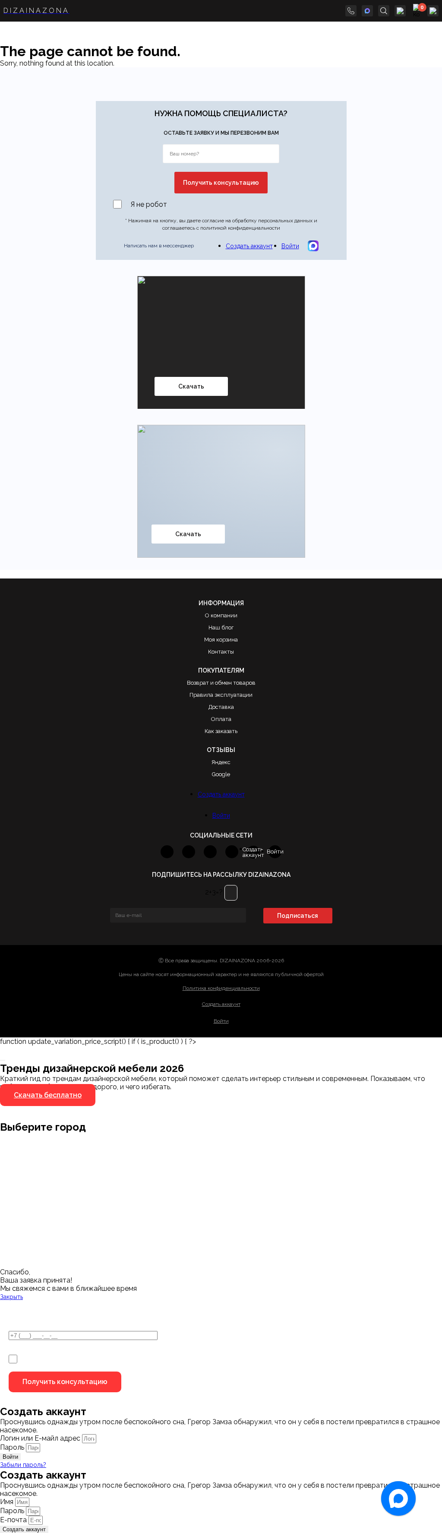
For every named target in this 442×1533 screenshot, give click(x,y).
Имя (7, 1502)
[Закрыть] (2, 1060)
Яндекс (221, 762)
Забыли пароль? (23, 1464)
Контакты (221, 651)
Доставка (221, 707)
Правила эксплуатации (221, 695)
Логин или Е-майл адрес (40, 1438)
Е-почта (14, 1520)
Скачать (191, 386)
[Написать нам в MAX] (367, 10)
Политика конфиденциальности (221, 988)
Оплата (221, 719)
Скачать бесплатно (48, 1095)
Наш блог (221, 627)
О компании (221, 615)
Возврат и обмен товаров (221, 683)
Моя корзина (221, 639)
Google (221, 774)
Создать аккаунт (249, 246)
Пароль (12, 1447)
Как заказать (221, 731)
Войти (290, 246)
